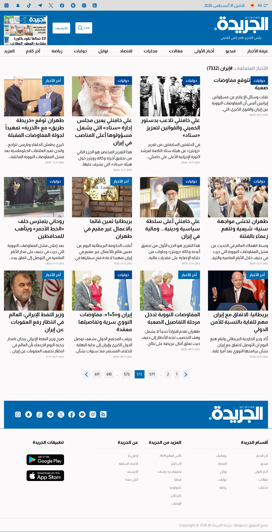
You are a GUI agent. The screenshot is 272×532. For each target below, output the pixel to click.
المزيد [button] (9, 51)
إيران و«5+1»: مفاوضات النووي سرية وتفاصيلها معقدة (105, 321)
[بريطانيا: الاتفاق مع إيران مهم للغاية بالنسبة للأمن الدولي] (238, 291)
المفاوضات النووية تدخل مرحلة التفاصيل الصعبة (172, 318)
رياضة (57, 51)
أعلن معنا (132, 480)
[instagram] (84, 5)
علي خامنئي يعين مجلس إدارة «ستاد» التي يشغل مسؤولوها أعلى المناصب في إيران (103, 131)
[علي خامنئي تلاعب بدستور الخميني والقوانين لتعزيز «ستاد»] (170, 96)
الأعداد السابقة (128, 464)
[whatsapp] (6, 5)
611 (97, 374)
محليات (151, 51)
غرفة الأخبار (257, 51)
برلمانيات (221, 456)
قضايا (177, 480)
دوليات (80, 51)
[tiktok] (29, 5)
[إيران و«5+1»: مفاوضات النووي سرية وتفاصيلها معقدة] (102, 291)
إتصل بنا (133, 456)
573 (127, 374)
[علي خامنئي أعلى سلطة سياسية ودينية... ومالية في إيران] (170, 197)
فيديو (231, 51)
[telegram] (40, 5)
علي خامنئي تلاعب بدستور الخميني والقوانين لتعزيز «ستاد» (170, 127)
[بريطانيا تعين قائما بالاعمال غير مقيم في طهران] (102, 197)
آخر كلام (33, 51)
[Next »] (86, 374)
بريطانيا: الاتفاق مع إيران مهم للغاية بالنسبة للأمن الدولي (239, 321)
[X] (51, 5)
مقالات (176, 51)
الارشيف (61, 28)
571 (152, 374)
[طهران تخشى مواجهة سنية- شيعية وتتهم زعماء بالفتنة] (238, 197)
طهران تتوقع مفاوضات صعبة (241, 83)
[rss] (95, 5)
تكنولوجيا (175, 487)
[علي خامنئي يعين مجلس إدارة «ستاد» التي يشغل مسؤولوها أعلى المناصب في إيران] (102, 96)
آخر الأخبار (53, 80)
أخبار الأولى (204, 51)
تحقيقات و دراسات (169, 472)
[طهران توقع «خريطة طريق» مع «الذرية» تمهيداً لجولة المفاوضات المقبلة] (34, 96)
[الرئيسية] (241, 24)
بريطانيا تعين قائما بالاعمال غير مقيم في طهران (108, 228)
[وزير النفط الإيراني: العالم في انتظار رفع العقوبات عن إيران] (34, 291)
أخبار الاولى (261, 472)
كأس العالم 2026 (170, 456)
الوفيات (176, 503)
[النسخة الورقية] (25, 28)
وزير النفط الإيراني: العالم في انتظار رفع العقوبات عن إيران (36, 321)
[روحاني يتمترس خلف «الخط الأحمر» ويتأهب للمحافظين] (34, 197)
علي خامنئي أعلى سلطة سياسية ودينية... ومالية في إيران (172, 228)
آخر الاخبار (262, 456)
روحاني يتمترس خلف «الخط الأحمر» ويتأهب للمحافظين (39, 228)
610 (109, 374)
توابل (103, 51)
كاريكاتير (176, 495)
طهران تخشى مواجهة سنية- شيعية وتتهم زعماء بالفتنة (242, 228)
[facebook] (62, 5)
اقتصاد (126, 51)
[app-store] (45, 473)
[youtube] (73, 5)
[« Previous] (185, 374)
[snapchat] (18, 5)
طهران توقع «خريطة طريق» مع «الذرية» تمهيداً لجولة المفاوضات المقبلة (34, 127)
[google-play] (45, 457)
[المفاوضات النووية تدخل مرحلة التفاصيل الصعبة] (170, 291)
